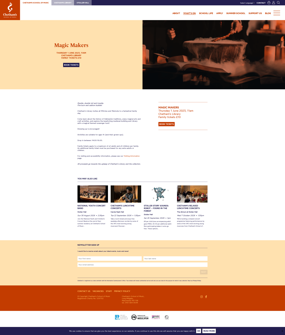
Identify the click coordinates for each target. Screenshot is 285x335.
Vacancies (98, 291)
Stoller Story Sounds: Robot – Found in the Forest (156, 208)
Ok (198, 331)
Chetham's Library (62, 3)
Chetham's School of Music (10, 10)
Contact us (83, 291)
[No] (282, 331)
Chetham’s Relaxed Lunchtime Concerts (188, 207)
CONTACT (261, 3)
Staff (109, 291)
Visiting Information (132, 156)
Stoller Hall (83, 3)
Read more (209, 331)
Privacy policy (122, 291)
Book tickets (71, 65)
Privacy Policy (197, 280)
